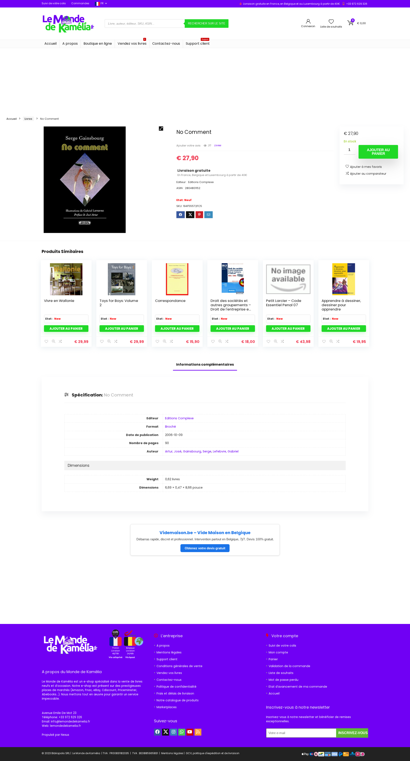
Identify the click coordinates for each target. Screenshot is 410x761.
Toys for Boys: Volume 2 (119, 302)
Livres (28, 119)
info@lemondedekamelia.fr (70, 722)
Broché (170, 426)
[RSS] (198, 732)
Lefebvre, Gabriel (226, 451)
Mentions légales (169, 652)
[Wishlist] (331, 21)
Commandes (80, 3)
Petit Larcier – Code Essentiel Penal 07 (283, 302)
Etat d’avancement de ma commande (298, 686)
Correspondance (170, 300)
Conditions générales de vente (179, 666)
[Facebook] (157, 732)
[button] (161, 128)
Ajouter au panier (378, 152)
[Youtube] (189, 732)
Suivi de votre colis (54, 3)
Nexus (65, 735)
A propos (70, 43)
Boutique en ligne (97, 43)
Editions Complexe (179, 418)
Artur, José (173, 451)
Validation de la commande (289, 666)
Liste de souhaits (281, 673)
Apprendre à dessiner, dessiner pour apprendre (341, 305)
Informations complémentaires (205, 364)
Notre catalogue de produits (178, 700)
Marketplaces (167, 707)
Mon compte (278, 652)
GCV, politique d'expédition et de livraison (212, 753)
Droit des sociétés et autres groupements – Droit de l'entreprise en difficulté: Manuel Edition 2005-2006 (231, 309)
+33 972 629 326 (356, 4)
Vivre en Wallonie (59, 300)
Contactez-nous (166, 43)
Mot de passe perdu (283, 680)
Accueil (50, 43)
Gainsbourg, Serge (197, 451)
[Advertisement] (205, 80)
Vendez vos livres (132, 43)
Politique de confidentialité (176, 686)
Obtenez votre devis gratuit (205, 548)
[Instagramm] (173, 732)
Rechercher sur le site (206, 23)
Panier (273, 659)
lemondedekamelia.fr (65, 726)
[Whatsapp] (181, 732)
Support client (198, 43)
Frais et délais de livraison (175, 693)
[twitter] (165, 732)
